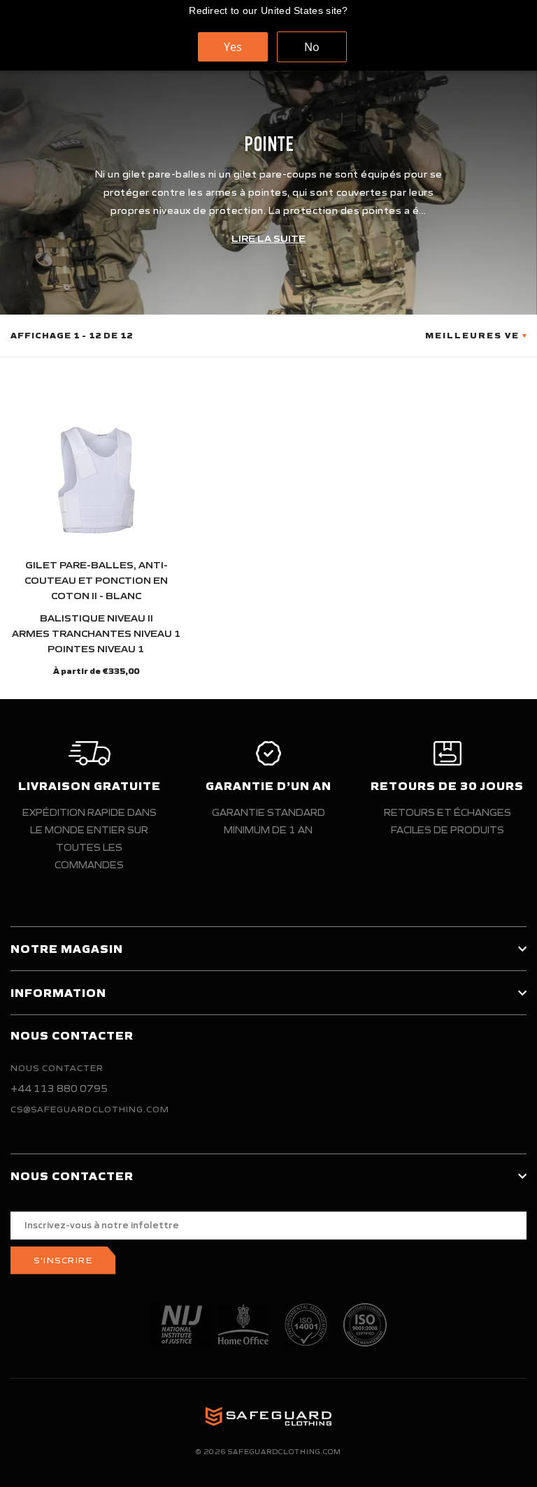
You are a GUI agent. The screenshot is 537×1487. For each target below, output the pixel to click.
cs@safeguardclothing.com (89, 1109)
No (312, 47)
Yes (233, 47)
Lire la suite (268, 239)
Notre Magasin (66, 949)
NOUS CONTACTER (56, 1068)
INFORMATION (58, 993)
